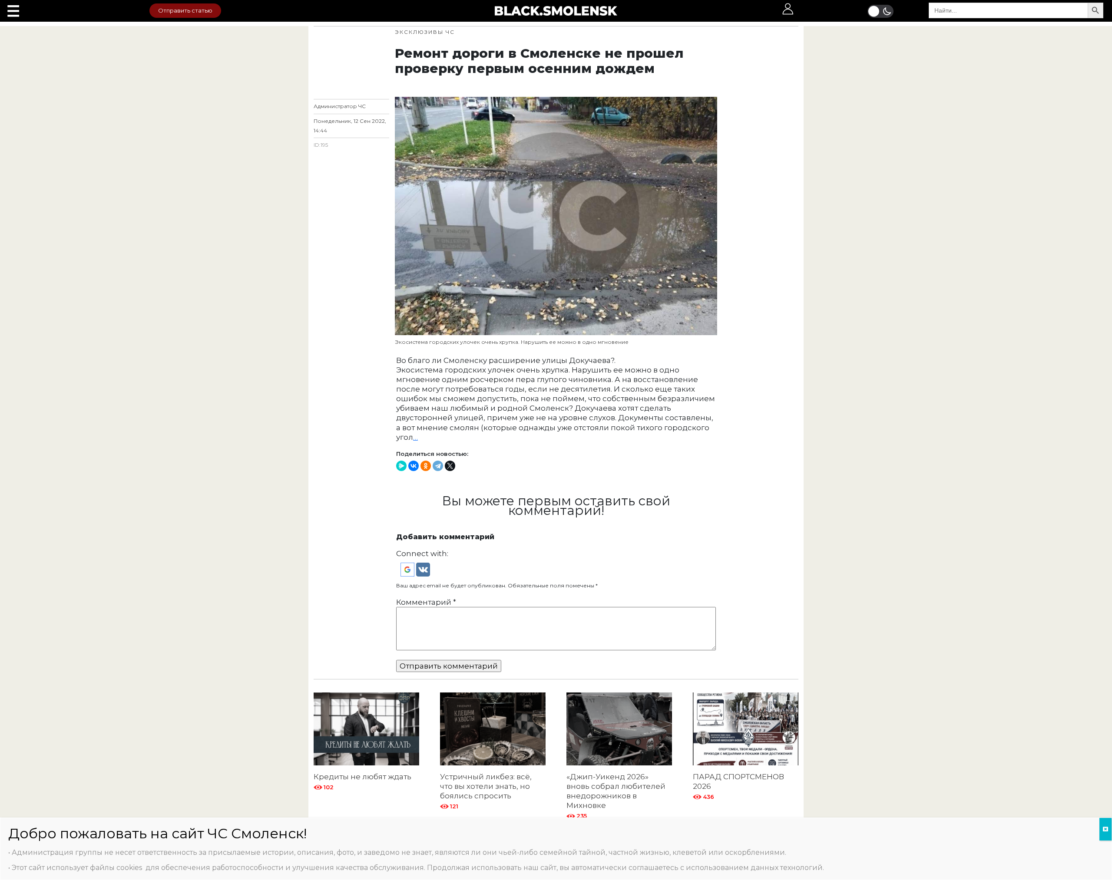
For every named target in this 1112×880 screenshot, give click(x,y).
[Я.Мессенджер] (401, 466)
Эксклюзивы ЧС (425, 32)
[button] (408, 569)
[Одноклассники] (425, 466)
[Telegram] (438, 466)
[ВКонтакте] (413, 466)
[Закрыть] (1105, 829)
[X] (450, 466)
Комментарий (426, 602)
